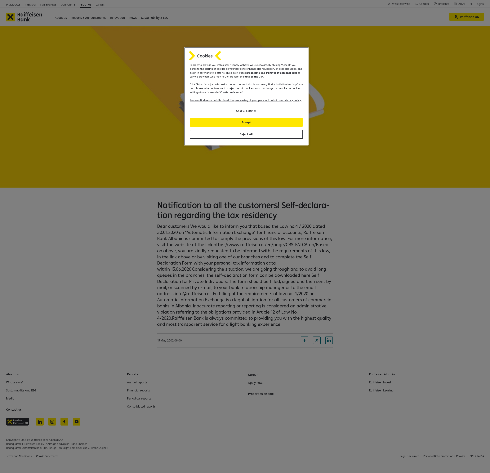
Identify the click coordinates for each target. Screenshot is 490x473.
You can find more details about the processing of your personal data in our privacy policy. (245, 100)
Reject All (246, 134)
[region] (246, 96)
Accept (246, 122)
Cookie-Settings (246, 111)
